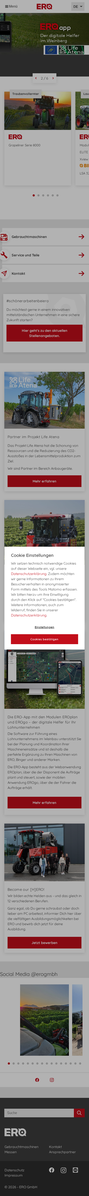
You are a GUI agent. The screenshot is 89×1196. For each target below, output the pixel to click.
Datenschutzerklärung (28, 574)
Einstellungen (44, 627)
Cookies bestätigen (44, 639)
